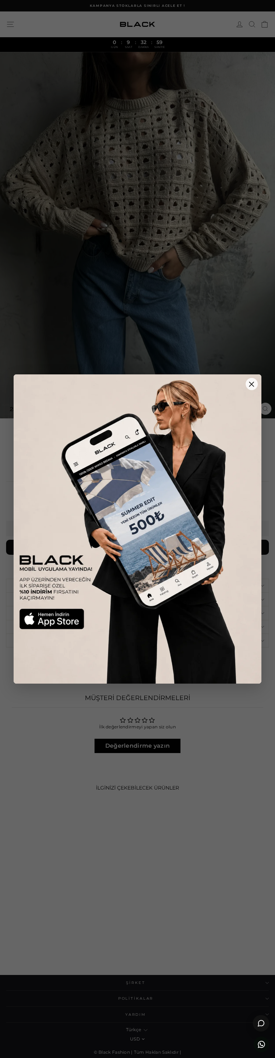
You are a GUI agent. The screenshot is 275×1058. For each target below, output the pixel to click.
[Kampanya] (137, 529)
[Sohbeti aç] (261, 1023)
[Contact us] (261, 1044)
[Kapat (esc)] (252, 384)
